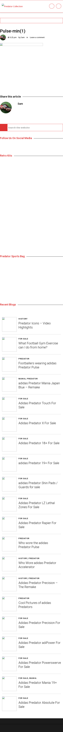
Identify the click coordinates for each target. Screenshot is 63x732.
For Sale (23, 339)
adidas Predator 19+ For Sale (38, 463)
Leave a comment (37, 37)
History (23, 319)
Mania (22, 379)
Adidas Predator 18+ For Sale (38, 443)
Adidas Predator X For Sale (37, 423)
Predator (23, 359)
